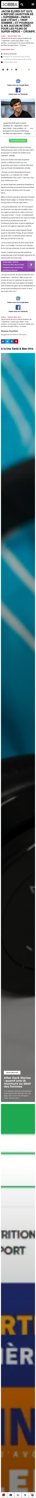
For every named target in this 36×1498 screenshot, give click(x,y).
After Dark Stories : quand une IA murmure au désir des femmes (17, 1082)
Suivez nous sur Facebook (18, 94)
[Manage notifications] (31, 1493)
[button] (22, 4)
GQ (21, 175)
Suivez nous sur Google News (18, 85)
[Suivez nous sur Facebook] (18, 92)
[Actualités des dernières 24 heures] (3, 1496)
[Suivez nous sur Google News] (18, 83)
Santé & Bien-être (7, 49)
